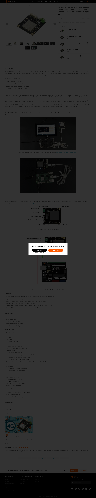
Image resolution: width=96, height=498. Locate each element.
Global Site (56, 250)
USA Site (39, 250)
